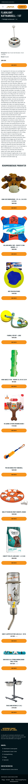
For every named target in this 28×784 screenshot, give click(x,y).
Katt (9, 53)
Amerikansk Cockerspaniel (10, 748)
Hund (11, 53)
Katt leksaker (17, 53)
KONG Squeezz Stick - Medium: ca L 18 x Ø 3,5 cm (14, 379)
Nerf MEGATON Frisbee (14, 291)
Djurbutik (22, 7)
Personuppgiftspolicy (20, 779)
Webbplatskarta (14, 781)
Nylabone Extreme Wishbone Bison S (14, 424)
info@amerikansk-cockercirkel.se (8, 2)
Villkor (12, 779)
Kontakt (8, 779)
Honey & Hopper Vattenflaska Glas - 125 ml (14, 634)
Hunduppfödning (8, 754)
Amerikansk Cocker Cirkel (10, 751)
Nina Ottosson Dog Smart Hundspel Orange (14, 512)
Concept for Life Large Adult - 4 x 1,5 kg (14, 556)
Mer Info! (14, 65)
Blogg (5, 757)
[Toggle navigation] (3, 6)
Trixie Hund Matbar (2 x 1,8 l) (14, 705)
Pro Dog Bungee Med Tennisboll (14, 468)
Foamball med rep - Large (14, 335)
